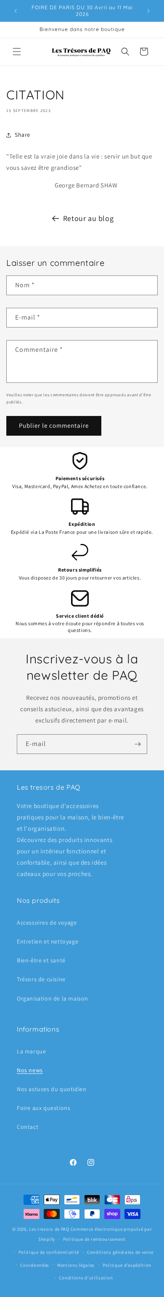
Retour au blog (88, 218)
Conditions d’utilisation (86, 1278)
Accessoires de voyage (47, 922)
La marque (31, 1051)
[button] (17, 51)
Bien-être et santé (41, 960)
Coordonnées (34, 1265)
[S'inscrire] (137, 744)
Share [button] (22, 134)
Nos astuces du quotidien (51, 1089)
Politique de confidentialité (49, 1252)
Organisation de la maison (52, 998)
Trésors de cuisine (41, 979)
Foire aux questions (43, 1108)
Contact (27, 1127)
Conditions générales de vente (120, 1252)
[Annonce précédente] (15, 11)
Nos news (30, 1070)
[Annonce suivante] (148, 11)
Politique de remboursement (94, 1239)
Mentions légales (76, 1265)
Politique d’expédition (127, 1265)
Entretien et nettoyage (47, 941)
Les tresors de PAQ (49, 1229)
